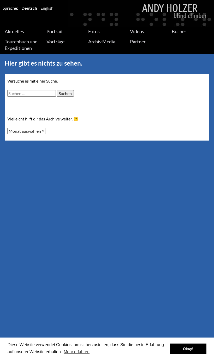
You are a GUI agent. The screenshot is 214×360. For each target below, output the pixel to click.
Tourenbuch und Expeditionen (21, 45)
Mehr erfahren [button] (77, 352)
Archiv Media (101, 41)
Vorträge (55, 41)
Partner (138, 41)
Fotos (94, 31)
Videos (137, 31)
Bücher (179, 31)
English (47, 7)
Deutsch (29, 7)
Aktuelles (14, 31)
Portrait (54, 31)
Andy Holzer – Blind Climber (107, 13)
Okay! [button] (188, 349)
